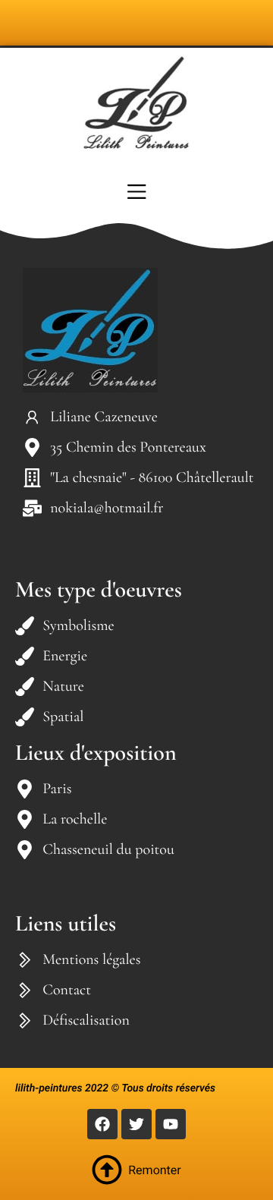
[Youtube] (170, 1124)
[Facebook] (102, 1124)
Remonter (154, 1170)
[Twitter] (136, 1124)
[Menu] (136, 191)
